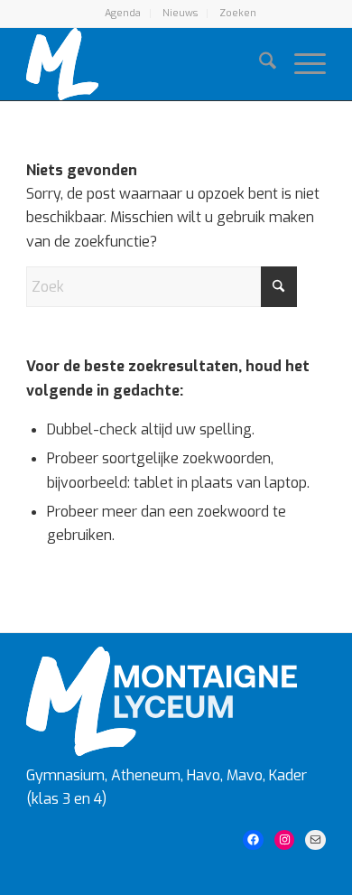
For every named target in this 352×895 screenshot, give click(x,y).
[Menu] (301, 64)
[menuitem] (123, 13)
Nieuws (180, 13)
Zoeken (237, 13)
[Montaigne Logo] (145, 64)
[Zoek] (258, 64)
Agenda (123, 13)
